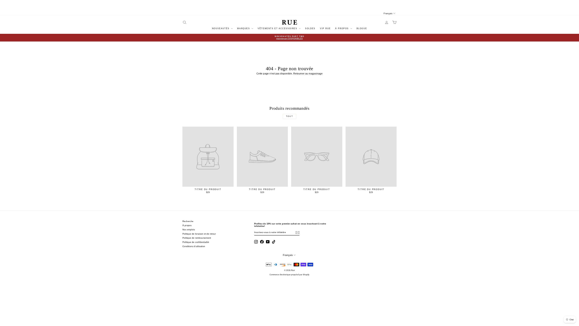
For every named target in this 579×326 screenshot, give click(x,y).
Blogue (362, 28)
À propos (342, 28)
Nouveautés (221, 28)
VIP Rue (325, 28)
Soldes (310, 28)
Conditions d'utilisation (193, 246)
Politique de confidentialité (195, 242)
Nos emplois (188, 230)
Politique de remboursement (196, 238)
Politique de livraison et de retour (199, 234)
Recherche (187, 221)
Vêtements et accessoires (278, 28)
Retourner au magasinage (308, 73)
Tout (289, 116)
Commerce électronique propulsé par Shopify (289, 275)
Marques (244, 28)
